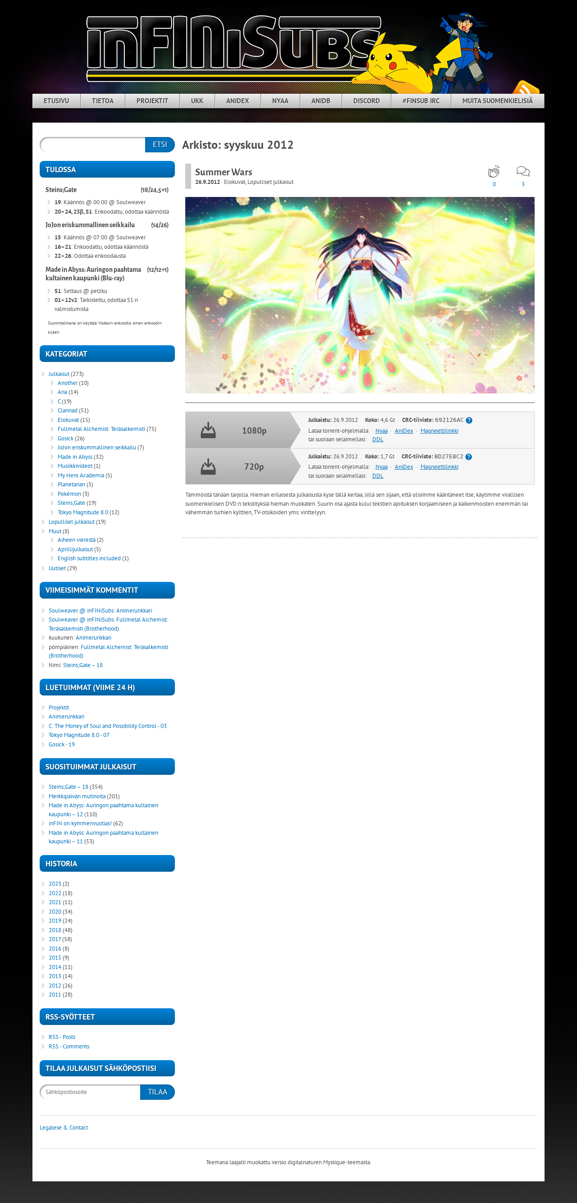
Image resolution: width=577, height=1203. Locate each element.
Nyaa (280, 100)
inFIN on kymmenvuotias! (80, 823)
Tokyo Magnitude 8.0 (83, 512)
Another (68, 383)
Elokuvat (234, 182)
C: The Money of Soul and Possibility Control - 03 (108, 726)
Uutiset (57, 568)
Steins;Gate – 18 (83, 665)
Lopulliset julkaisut (270, 182)
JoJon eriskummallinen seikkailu (90, 225)
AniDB (320, 100)
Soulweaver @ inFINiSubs (81, 610)
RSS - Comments (69, 1046)
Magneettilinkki (439, 431)
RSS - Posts (62, 1037)
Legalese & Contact (64, 1127)
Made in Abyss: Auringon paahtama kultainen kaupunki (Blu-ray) (93, 274)
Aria (62, 392)
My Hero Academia (81, 475)
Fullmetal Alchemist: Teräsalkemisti (101, 429)
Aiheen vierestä (77, 540)
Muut (55, 531)
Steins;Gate (61, 190)
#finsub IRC (421, 100)
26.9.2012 (207, 182)
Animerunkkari (134, 610)
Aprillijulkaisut (75, 549)
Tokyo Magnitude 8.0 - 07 (79, 735)
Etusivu (56, 100)
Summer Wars (223, 172)
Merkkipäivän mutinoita (77, 796)
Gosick (65, 438)
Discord (366, 100)
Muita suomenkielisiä (498, 100)
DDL (378, 439)
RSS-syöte (525, 90)
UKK (197, 100)
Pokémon (69, 494)
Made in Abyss (75, 457)
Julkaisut (59, 374)
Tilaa (157, 1092)
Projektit (153, 100)
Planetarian (71, 484)
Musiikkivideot (75, 466)
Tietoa (103, 100)
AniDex (237, 100)
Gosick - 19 (62, 744)
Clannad (68, 410)
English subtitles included (89, 558)
